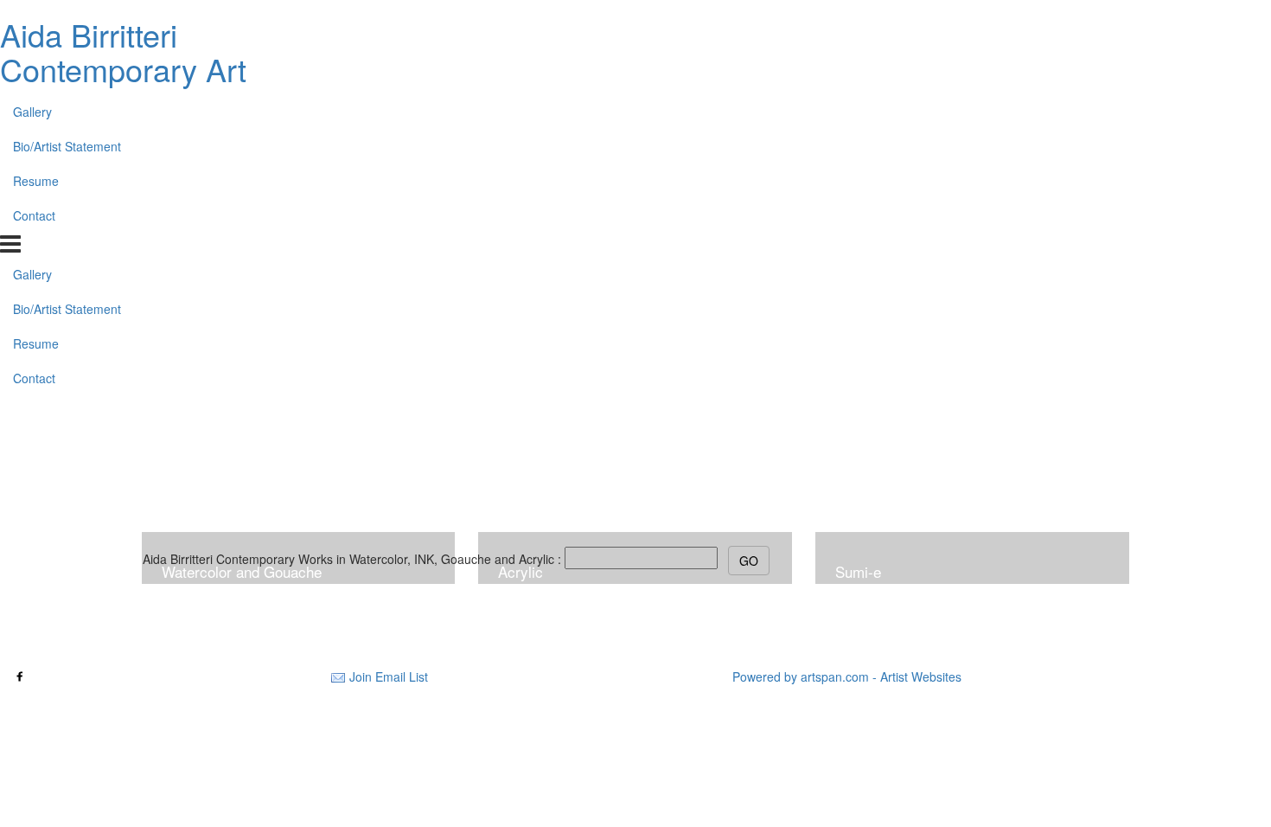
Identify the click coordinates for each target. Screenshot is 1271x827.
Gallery (32, 111)
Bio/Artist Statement (67, 146)
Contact (34, 215)
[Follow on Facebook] (20, 676)
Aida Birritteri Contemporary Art (123, 51)
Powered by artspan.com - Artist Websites (846, 676)
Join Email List (388, 676)
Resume (36, 180)
